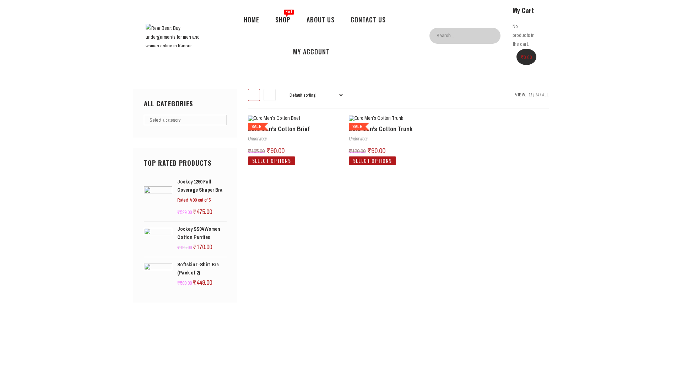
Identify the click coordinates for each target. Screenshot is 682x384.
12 (530, 95)
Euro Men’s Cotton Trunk (380, 129)
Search (493, 36)
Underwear (257, 138)
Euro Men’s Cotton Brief (279, 129)
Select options (271, 160)
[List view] (270, 95)
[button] (541, 96)
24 (537, 95)
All (545, 95)
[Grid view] (254, 95)
